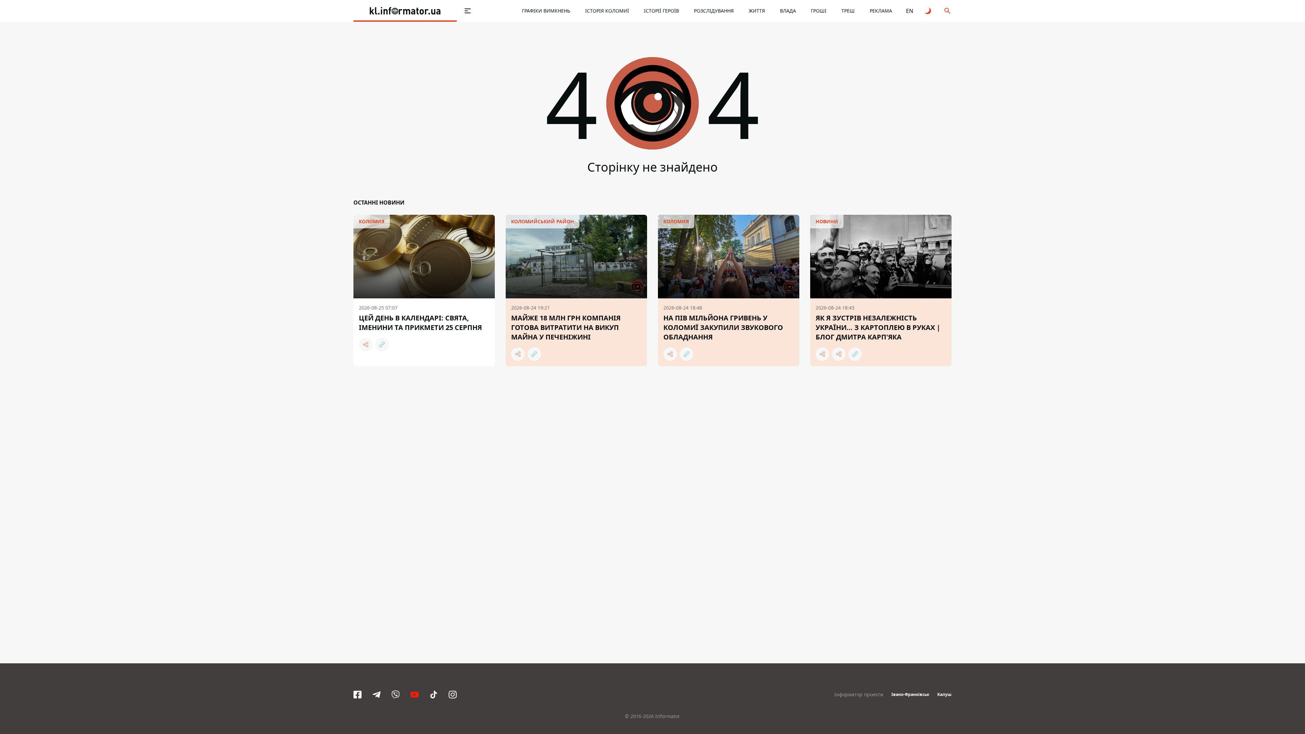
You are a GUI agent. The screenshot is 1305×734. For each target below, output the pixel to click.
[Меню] (467, 11)
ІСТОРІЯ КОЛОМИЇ (607, 10)
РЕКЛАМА (881, 10)
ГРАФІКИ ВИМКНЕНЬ (546, 10)
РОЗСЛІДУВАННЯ (714, 10)
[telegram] (376, 695)
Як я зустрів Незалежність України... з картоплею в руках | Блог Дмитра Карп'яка (878, 327)
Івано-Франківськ (910, 694)
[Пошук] (947, 11)
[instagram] (453, 695)
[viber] (396, 695)
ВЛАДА (788, 10)
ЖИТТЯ (757, 10)
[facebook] (357, 695)
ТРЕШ (848, 10)
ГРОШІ (818, 10)
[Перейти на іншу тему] (928, 11)
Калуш (944, 694)
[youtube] (415, 695)
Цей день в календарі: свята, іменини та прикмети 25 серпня (420, 322)
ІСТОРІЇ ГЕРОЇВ (661, 10)
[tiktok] (434, 695)
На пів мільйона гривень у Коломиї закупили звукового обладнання (723, 327)
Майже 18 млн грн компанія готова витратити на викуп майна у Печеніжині (566, 327)
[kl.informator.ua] (405, 11)
